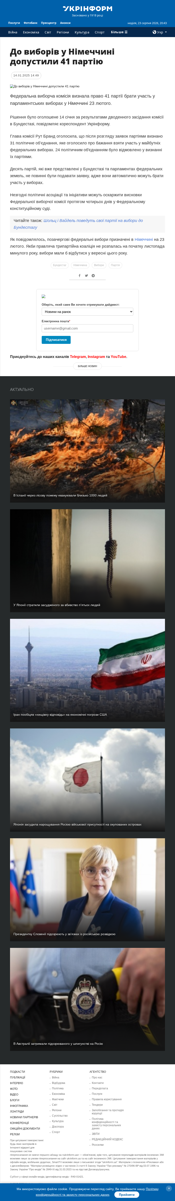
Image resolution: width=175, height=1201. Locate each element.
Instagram (96, 357)
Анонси (65, 23)
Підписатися (56, 340)
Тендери (97, 1104)
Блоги (14, 1100)
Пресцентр (49, 23)
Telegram (78, 357)
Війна (13, 32)
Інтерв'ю (16, 1083)
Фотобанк (30, 23)
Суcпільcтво (60, 1115)
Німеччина (80, 265)
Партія (115, 265)
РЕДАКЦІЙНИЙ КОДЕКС (107, 1139)
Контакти (98, 1083)
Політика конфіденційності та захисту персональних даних (106, 1123)
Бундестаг (59, 265)
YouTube (118, 357)
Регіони (63, 32)
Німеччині (143, 239)
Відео (14, 1094)
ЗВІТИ (96, 1134)
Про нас (97, 1077)
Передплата (100, 1088)
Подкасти (17, 1071)
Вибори (99, 265)
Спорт (100, 32)
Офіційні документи (25, 1128)
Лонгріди (17, 1111)
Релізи (15, 1134)
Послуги (14, 23)
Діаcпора (58, 1126)
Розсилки (98, 1144)
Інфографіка (19, 1106)
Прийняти (127, 1194)
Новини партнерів (24, 1117)
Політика (58, 1088)
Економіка (31, 32)
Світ (48, 32)
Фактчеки (58, 1099)
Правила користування (107, 1099)
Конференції (19, 1123)
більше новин (87, 366)
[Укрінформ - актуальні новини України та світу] (87, 8)
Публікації (17, 1077)
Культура (82, 32)
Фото (14, 1088)
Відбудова (58, 1083)
